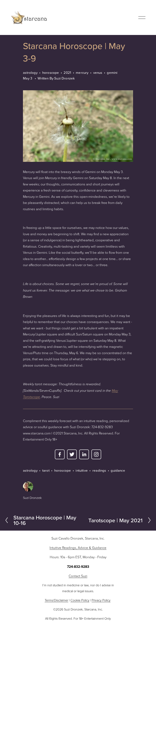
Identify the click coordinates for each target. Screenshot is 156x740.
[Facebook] (60, 454)
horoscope (50, 72)
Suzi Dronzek (64, 78)
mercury (82, 72)
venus (97, 72)
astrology (30, 72)
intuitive (82, 470)
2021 (67, 72)
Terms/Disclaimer (56, 600)
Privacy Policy (101, 600)
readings (99, 470)
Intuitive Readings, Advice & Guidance (78, 547)
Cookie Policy (79, 600)
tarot (46, 470)
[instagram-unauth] (96, 454)
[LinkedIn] (84, 454)
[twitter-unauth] (72, 454)
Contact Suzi (78, 576)
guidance (118, 470)
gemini (112, 72)
